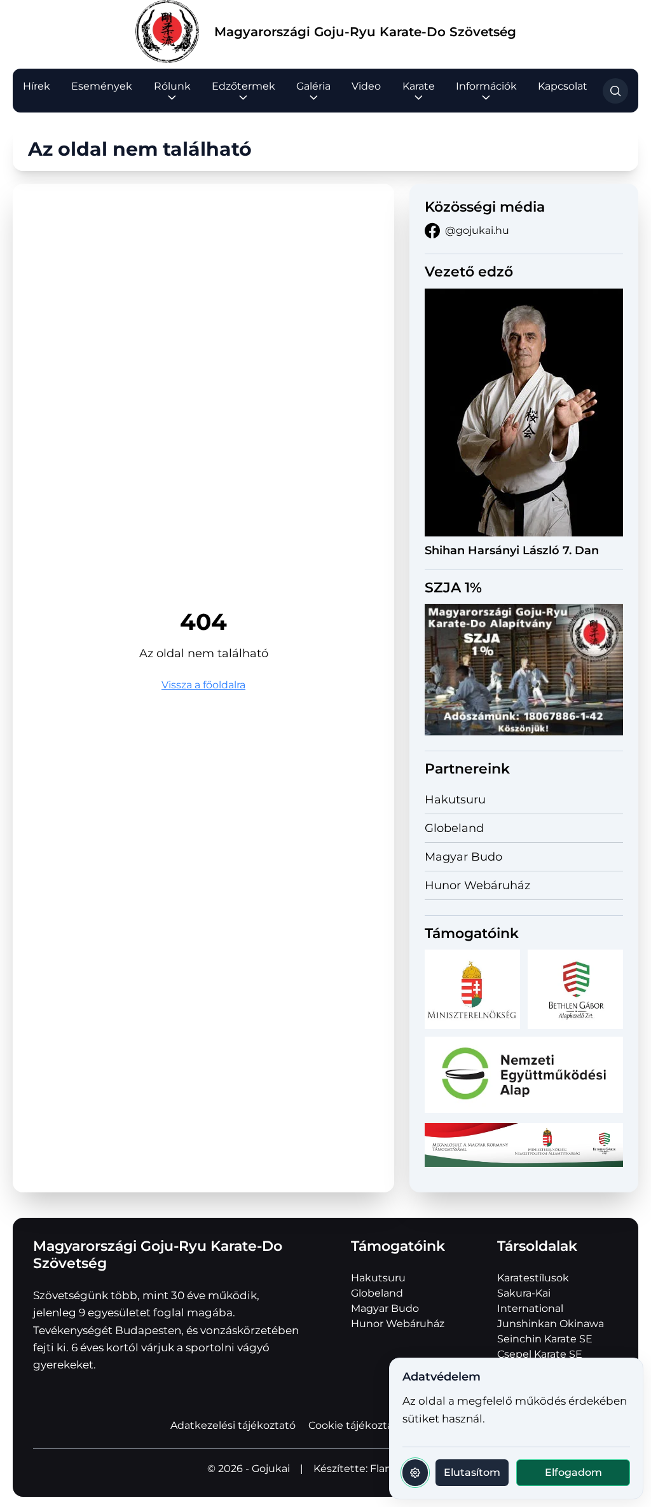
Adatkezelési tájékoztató (233, 1425)
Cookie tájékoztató (356, 1425)
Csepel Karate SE (539, 1354)
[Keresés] (615, 91)
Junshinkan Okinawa (550, 1324)
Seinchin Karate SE (545, 1339)
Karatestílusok (533, 1278)
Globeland (454, 828)
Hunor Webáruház (477, 885)
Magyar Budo (463, 857)
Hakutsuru (455, 800)
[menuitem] (36, 86)
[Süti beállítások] (415, 1472)
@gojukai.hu (477, 230)
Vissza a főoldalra (203, 685)
